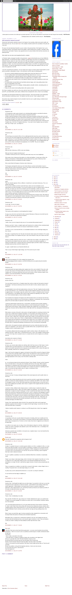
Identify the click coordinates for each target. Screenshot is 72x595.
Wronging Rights (55, 139)
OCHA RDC (54, 120)
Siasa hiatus (57, 187)
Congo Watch (55, 90)
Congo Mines (55, 88)
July (56, 223)
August (56, 222)
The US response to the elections (61, 191)
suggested (30, 58)
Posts (55, 153)
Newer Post (4, 585)
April (56, 229)
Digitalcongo (54, 92)
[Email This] (2, 104)
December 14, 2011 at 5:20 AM (13, 199)
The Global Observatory (57, 136)
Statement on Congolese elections (61, 189)
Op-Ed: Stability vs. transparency (61, 206)
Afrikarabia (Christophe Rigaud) (58, 70)
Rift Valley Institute (56, 131)
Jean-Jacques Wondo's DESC (58, 107)
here (19, 43)
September (57, 220)
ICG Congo (54, 104)
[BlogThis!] (4, 104)
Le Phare (54, 112)
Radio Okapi (54, 128)
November (57, 216)
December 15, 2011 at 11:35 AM (13, 254)
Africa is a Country (56, 65)
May (56, 227)
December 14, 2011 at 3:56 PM (13, 206)
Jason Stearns (55, 146)
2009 (55, 238)
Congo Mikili (54, 87)
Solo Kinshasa (55, 133)
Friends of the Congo (56, 99)
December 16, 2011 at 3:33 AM (13, 275)
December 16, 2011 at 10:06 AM (13, 441)
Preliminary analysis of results (60, 202)
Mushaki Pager (55, 118)
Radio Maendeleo (55, 126)
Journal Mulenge (55, 109)
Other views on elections (59, 204)
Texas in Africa (55, 134)
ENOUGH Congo (55, 95)
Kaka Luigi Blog (55, 111)
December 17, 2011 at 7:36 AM (13, 525)
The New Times (55, 137)
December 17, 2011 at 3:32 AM (13, 490)
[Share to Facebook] (6, 104)
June (56, 225)
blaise (6, 528)
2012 (55, 182)
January (56, 234)
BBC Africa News (55, 73)
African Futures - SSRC (57, 68)
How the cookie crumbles (59, 214)
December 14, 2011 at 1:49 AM (13, 143)
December (57, 185)
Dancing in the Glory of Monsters (57, 40)
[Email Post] (20, 102)
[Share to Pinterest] (8, 104)
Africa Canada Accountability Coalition (60, 63)
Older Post (47, 585)
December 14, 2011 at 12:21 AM (13, 129)
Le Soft (53, 115)
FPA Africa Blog (55, 98)
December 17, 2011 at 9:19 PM (13, 550)
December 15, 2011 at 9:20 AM (13, 217)
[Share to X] (5, 104)
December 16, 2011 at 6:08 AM (13, 412)
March (56, 231)
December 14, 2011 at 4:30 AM (13, 176)
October (56, 218)
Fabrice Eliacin (56, 145)
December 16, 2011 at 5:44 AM (13, 340)
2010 (55, 236)
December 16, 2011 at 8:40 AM (13, 434)
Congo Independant (56, 82)
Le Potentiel (54, 114)
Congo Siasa (36, 6)
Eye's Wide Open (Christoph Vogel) (59, 96)
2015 (55, 177)
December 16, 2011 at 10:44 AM (13, 478)
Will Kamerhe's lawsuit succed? (11, 40)
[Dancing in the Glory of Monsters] (56, 56)
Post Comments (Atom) (12, 588)
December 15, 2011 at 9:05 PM (13, 264)
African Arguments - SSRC (57, 67)
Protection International (57, 123)
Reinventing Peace (56, 129)
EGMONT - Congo (56, 93)
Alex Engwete (55, 71)
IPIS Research (55, 106)
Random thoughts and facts (60, 194)
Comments (56, 155)
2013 (55, 180)
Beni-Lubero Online (56, 74)
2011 (55, 184)
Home (26, 585)
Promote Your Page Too (56, 58)
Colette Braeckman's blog (57, 79)
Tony (6, 257)
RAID (53, 125)
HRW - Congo (55, 103)
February (57, 232)
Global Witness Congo (56, 101)
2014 (55, 178)
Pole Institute (55, 122)
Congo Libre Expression (57, 84)
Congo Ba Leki (55, 81)
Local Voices (54, 117)
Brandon (7, 437)
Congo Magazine (55, 85)
